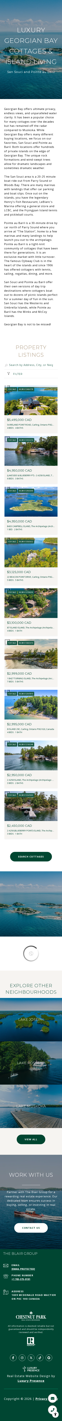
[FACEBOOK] (13, 1357)
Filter (17, 374)
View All (31, 1139)
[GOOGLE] (49, 1357)
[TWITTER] (31, 1357)
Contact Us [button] (31, 1227)
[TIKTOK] (40, 1357)
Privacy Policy (46, 1399)
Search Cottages (31, 856)
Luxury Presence (31, 1381)
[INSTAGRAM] (22, 1357)
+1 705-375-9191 (21, 1279)
